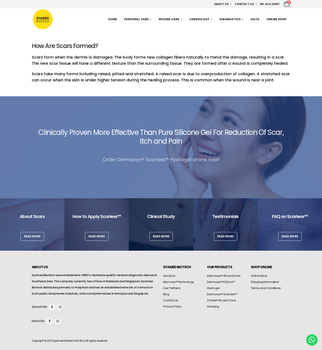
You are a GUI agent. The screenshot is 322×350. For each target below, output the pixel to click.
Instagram (60, 307)
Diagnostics (230, 19)
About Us (221, 4)
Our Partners (171, 288)
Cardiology (199, 19)
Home (112, 19)
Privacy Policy (172, 306)
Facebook (52, 307)
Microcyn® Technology (178, 282)
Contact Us (244, 4)
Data (255, 19)
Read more (32, 236)
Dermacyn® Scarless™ (222, 294)
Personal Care (136, 19)
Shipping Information (265, 282)
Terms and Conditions (266, 288)
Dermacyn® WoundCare (223, 276)
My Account (270, 4)
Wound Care (169, 19)
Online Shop (277, 19)
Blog (166, 294)
